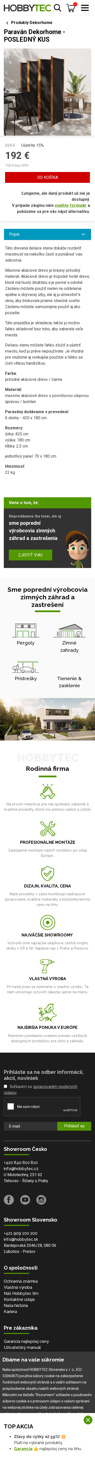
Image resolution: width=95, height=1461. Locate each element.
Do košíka (47, 177)
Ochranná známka (21, 1281)
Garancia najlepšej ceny (26, 1341)
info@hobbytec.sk (21, 1239)
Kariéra (10, 1311)
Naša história (16, 1305)
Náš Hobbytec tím (21, 1293)
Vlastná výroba (18, 1287)
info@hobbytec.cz (21, 1168)
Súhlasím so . (40, 1089)
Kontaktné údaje (19, 1299)
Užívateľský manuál (22, 1347)
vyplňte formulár (71, 205)
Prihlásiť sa (74, 1126)
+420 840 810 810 (21, 1162)
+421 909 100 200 (20, 1233)
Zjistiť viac (30, 555)
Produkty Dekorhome (31, 22)
